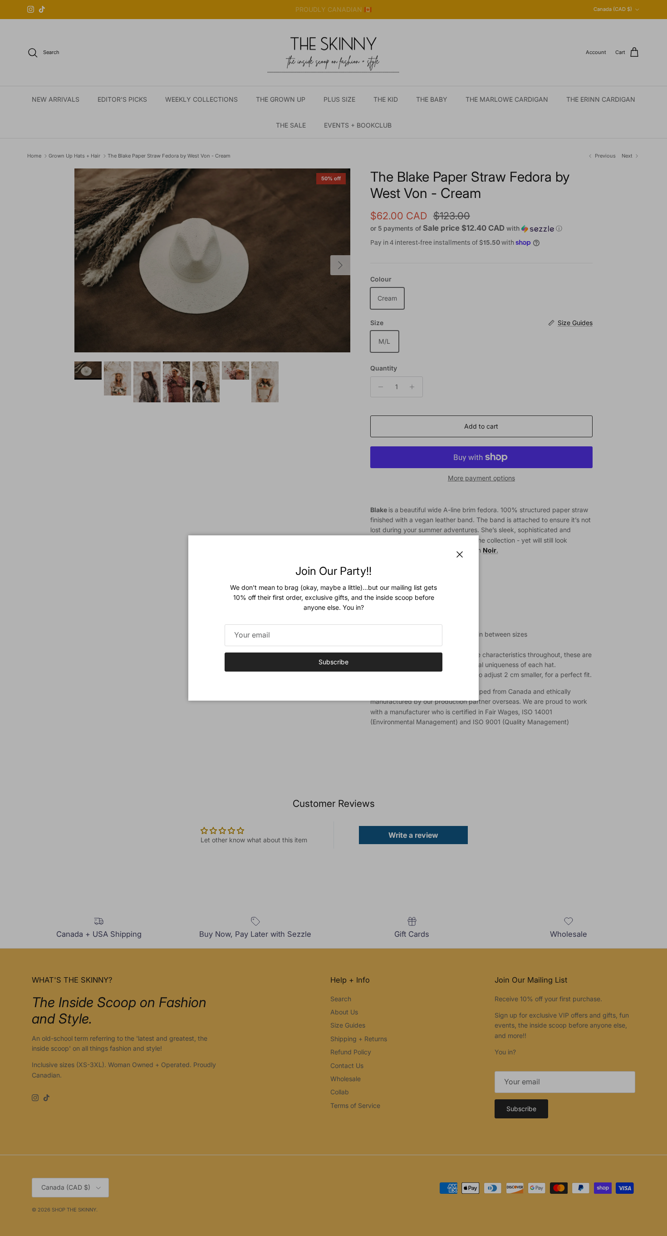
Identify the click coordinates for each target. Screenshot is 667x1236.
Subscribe (333, 662)
